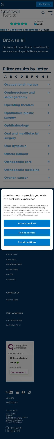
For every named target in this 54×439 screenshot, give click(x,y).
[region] (27, 219)
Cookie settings (27, 242)
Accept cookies (27, 223)
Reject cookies (27, 232)
